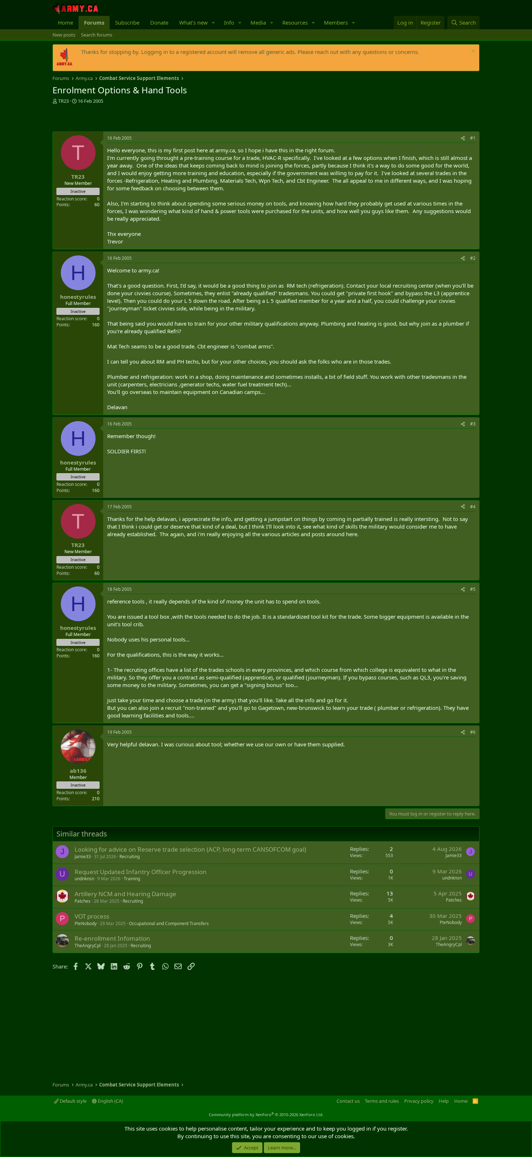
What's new (193, 22)
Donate (159, 22)
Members (336, 22)
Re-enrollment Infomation (112, 938)
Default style (72, 1101)
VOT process (92, 916)
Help (444, 1101)
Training (132, 879)
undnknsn (84, 879)
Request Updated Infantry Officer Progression (141, 872)
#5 (473, 589)
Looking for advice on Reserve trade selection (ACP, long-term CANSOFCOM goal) (190, 849)
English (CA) (110, 1101)
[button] (213, 22)
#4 (473, 507)
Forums (94, 22)
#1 (473, 138)
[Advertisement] (137, 119)
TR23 (63, 101)
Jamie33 (83, 856)
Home (65, 22)
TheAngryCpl (88, 945)
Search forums (96, 34)
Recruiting (129, 856)
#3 (473, 424)
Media (258, 22)
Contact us (348, 1101)
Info (229, 22)
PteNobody (86, 923)
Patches (82, 901)
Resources (295, 22)
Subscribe (127, 22)
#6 (473, 732)
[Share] (463, 138)
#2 (473, 258)
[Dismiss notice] (472, 52)
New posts (63, 34)
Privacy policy (419, 1101)
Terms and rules (382, 1101)
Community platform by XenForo (266, 1114)
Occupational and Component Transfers (169, 923)
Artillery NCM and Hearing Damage (125, 894)
